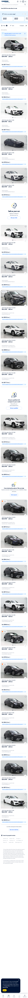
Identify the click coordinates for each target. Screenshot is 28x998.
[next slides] (25, 14)
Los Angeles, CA (19, 840)
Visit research (14, 495)
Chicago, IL (18, 838)
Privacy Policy (7, 985)
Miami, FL (5, 842)
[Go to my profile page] (24, 1)
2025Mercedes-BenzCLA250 (8, 275)
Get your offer (14, 217)
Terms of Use (5, 987)
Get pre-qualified (14, 408)
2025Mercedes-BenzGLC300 (8, 242)
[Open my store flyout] (17, 1)
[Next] (25, 45)
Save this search (8, 33)
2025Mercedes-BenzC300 (8, 87)
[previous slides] (23, 14)
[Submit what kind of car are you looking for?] (25, 4)
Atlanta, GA (5, 838)
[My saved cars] (20, 1)
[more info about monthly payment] (9, 64)
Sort (13, 25)
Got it (4, 990)
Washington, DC (18, 842)
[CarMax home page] (6, 1)
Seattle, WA (11, 842)
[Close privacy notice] (19, 980)
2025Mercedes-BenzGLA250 (8, 55)
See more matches (14, 829)
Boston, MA (12, 838)
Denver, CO (5, 840)
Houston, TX (12, 840)
